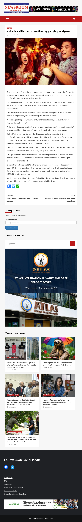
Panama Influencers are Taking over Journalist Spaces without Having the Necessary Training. (56, 402)
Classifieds (8, 484)
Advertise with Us (10, 491)
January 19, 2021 (14, 35)
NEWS (9, 28)
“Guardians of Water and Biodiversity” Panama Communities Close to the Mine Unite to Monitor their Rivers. (21, 439)
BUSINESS (10, 394)
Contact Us (8, 478)
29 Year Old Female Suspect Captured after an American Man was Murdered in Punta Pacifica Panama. (21, 365)
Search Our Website (14, 235)
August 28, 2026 (12, 370)
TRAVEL (15, 357)
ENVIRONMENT (47, 357)
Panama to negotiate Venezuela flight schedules (60, 198)
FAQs (6, 481)
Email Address (11, 219)
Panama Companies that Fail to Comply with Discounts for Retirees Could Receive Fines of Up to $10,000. (21, 402)
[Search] (74, 19)
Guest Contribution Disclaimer (15, 494)
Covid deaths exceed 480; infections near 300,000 (23, 198)
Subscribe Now (12, 228)
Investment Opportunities (13, 487)
